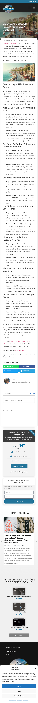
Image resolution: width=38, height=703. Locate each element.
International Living (10, 43)
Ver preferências (19, 696)
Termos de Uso (12, 700)
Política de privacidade (22, 700)
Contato (8, 655)
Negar (19, 691)
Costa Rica (10, 355)
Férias (17, 355)
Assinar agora (19, 466)
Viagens (32, 355)
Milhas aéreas (24, 355)
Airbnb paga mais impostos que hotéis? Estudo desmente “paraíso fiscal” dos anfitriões (17, 539)
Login (33, 393)
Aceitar (19, 686)
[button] (35, 669)
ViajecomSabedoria (9, 357)
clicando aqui (19, 350)
